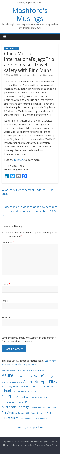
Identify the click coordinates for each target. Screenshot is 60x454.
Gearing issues (36, 397)
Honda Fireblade (8, 402)
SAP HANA (44, 413)
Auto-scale (24, 370)
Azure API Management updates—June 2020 (27, 192)
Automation (35, 370)
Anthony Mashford (30, 75)
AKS (7, 370)
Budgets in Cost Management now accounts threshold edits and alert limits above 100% (29, 211)
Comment (8, 242)
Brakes (15, 387)
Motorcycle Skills (44, 408)
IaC (27, 402)
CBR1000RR (24, 387)
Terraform (10, 417)
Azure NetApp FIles (40, 381)
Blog (10, 387)
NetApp (8, 412)
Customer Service (19, 391)
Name (6, 284)
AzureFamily (43, 375)
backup (4, 387)
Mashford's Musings (30, 14)
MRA (54, 408)
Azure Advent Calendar (23, 376)
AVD (43, 370)
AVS (47, 370)
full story (19, 159)
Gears (45, 397)
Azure (7, 375)
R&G (27, 413)
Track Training (25, 419)
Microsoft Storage (15, 406)
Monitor (34, 408)
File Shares (11, 396)
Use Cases (35, 419)
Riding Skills (34, 413)
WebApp (49, 419)
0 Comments (47, 75)
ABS (3, 370)
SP (50, 413)
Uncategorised (11, 48)
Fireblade (25, 397)
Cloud (6, 390)
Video (42, 419)
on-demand (19, 413)
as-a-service (14, 370)
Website (6, 317)
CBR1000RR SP (35, 387)
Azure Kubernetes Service (12, 382)
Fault (37, 391)
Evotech (30, 391)
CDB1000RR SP (47, 387)
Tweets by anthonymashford (30, 427)
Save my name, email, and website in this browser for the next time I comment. (29, 339)
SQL (53, 413)
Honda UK (20, 402)
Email (5, 300)
